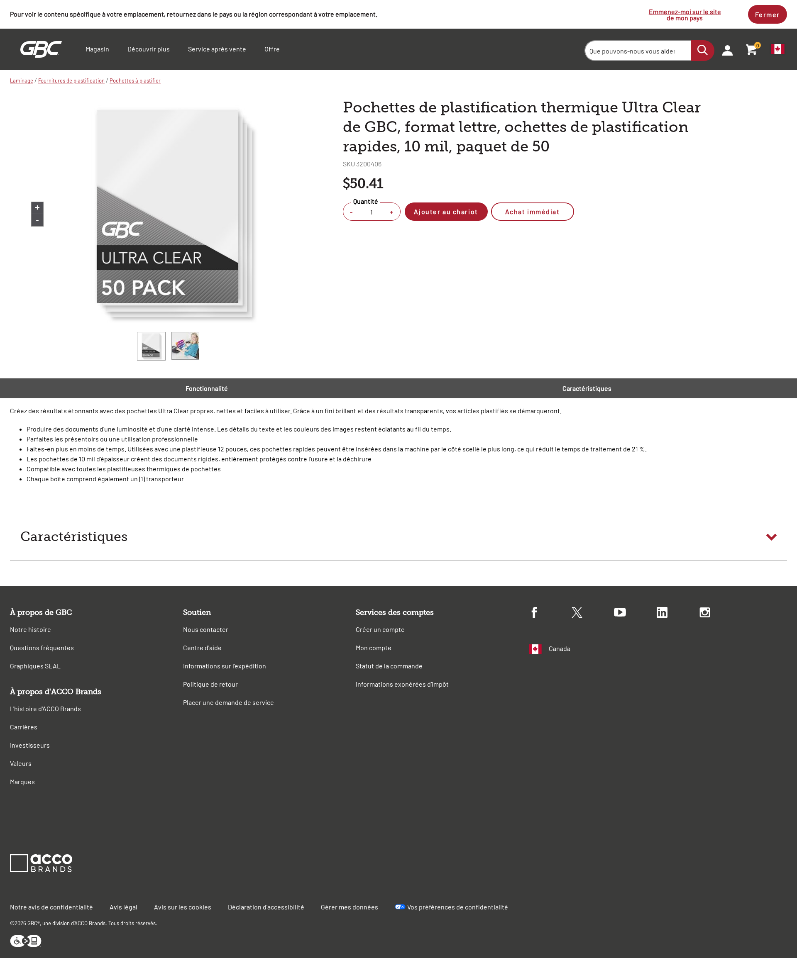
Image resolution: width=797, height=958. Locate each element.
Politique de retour (210, 684)
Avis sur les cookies (182, 907)
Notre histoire (30, 629)
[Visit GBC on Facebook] (550, 613)
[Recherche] (702, 50)
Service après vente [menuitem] (217, 49)
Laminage (21, 80)
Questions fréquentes (42, 647)
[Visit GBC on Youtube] (635, 613)
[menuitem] (724, 49)
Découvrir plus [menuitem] (148, 49)
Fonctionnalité (207, 388)
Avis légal (123, 907)
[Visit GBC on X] (593, 613)
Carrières (23, 727)
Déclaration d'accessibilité (266, 907)
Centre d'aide (202, 647)
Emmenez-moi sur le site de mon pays (685, 14)
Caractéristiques (586, 388)
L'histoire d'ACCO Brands (45, 708)
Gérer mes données (349, 907)
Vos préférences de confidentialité (457, 907)
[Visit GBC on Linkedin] (678, 613)
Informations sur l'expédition (224, 666)
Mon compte (373, 647)
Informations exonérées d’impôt (402, 684)
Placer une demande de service (228, 702)
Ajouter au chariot (446, 211)
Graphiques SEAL (35, 666)
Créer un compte (380, 629)
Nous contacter (205, 629)
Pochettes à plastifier (135, 80)
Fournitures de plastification (71, 80)
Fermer (767, 14)
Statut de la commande (389, 666)
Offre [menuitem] (272, 49)
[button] (398, 537)
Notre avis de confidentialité (51, 907)
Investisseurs (30, 745)
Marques (22, 781)
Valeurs (21, 763)
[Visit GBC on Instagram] (720, 613)
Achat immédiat (532, 211)
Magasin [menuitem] (97, 49)
